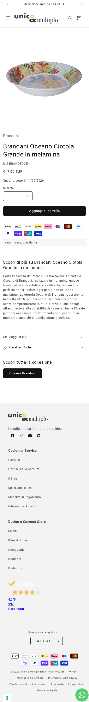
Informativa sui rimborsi (30, 678)
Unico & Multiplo (30, 671)
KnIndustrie (16, 549)
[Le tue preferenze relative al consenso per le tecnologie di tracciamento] (7, 698)
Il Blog (12, 478)
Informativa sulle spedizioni (67, 684)
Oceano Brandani (22, 373)
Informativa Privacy (22, 506)
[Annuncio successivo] (81, 4)
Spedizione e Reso (20, 487)
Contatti (14, 459)
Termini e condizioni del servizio (28, 684)
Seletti (12, 531)
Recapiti (73, 671)
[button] (8, 18)
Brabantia (15, 568)
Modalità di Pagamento (24, 497)
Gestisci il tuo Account (24, 469)
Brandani (11, 136)
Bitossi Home (17, 540)
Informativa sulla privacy (62, 678)
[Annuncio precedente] (7, 4)
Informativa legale (46, 690)
